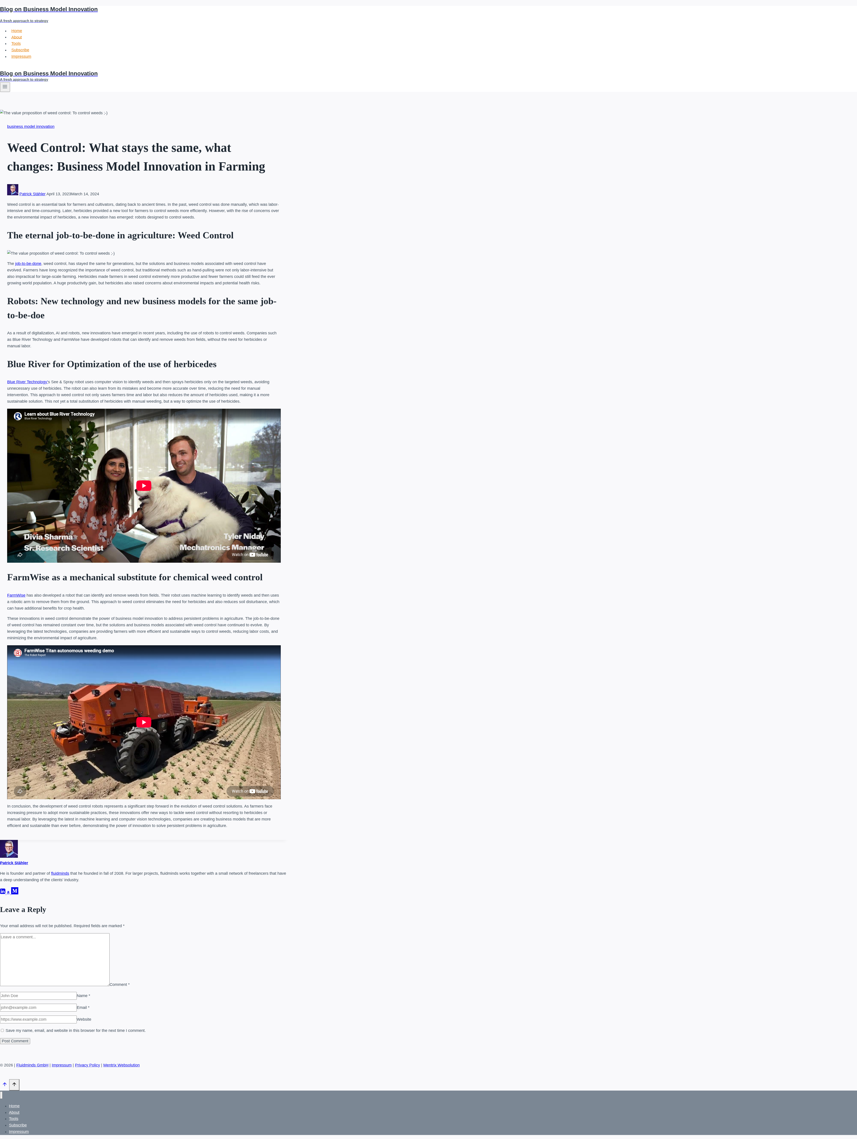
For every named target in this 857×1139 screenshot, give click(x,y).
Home (16, 31)
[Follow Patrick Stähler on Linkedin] (3, 893)
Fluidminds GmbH (32, 1065)
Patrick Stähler (32, 194)
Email (83, 1007)
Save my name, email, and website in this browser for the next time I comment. (76, 1030)
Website (84, 1019)
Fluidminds (9, 67)
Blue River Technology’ (27, 382)
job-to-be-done (28, 263)
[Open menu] (5, 87)
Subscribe (20, 50)
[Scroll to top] (4, 1085)
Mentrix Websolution (121, 1065)
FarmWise (16, 595)
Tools (16, 43)
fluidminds (60, 873)
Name (83, 995)
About (16, 37)
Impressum (21, 56)
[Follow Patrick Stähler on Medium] (14, 893)
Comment (120, 985)
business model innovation (30, 126)
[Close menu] (1, 1095)
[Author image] (12, 194)
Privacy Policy (87, 1065)
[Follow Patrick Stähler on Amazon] (8, 893)
